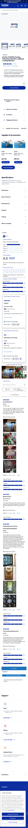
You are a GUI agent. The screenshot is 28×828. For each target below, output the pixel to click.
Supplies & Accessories (12, 128)
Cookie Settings (12, 822)
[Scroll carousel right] (23, 1)
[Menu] (25, 5)
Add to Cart (6, 162)
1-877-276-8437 (8, 739)
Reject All (13, 818)
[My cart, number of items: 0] (22, 5)
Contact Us (6, 761)
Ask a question (14, 65)
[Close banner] (26, 1)
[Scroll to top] (3, 128)
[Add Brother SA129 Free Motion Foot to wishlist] (23, 140)
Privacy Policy (11, 810)
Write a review (6, 65)
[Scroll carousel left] (1, 1)
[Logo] (5, 5)
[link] (12, 1)
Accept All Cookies (13, 814)
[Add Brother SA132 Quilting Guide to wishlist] (10, 140)
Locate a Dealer (14, 88)
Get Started (6, 717)
